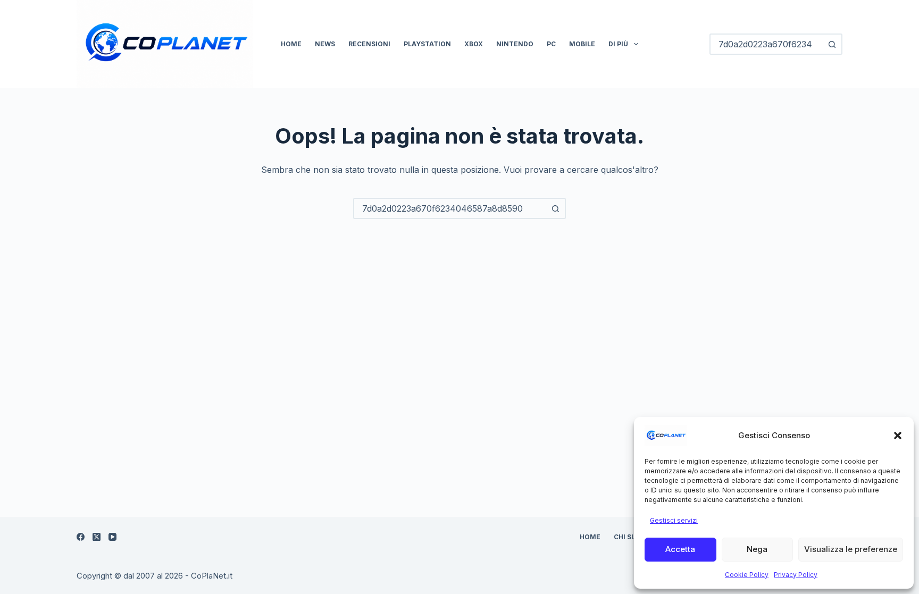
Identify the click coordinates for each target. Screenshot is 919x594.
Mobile (582, 44)
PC (551, 44)
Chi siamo (632, 537)
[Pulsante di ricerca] (831, 44)
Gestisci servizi (674, 520)
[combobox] (450, 208)
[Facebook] (81, 537)
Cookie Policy (746, 575)
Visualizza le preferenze (850, 549)
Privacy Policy (795, 575)
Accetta (680, 549)
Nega (757, 549)
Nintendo (514, 44)
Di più (618, 44)
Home (291, 44)
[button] (897, 435)
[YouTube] (112, 537)
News (325, 44)
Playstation (427, 44)
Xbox (473, 44)
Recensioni (369, 44)
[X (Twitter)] (97, 537)
